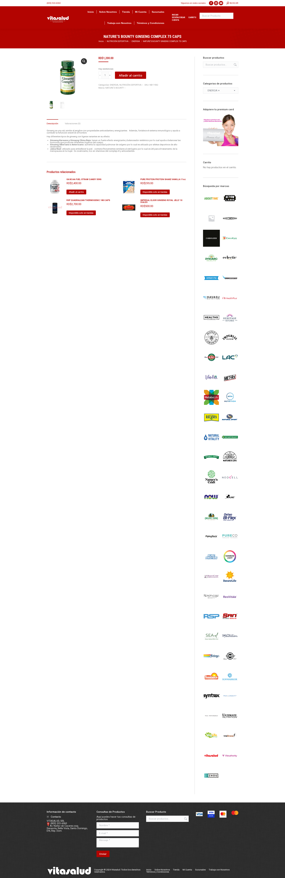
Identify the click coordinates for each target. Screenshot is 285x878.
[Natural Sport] (229, 424)
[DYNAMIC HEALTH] (211, 265)
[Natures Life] (229, 464)
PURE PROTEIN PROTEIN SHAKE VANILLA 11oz (163, 179)
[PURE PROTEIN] (211, 564)
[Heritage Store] (229, 325)
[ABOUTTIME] (211, 206)
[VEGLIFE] (211, 743)
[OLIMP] (229, 504)
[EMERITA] (211, 285)
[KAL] (211, 365)
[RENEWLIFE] (229, 584)
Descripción (52, 123)
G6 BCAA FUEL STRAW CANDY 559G (83, 179)
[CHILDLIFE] (229, 245)
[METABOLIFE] (211, 405)
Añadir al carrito (130, 75)
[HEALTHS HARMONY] (211, 325)
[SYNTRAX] (211, 703)
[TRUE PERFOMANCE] (211, 723)
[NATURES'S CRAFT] (211, 484)
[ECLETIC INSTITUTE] (229, 265)
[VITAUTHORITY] (229, 763)
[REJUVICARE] (211, 584)
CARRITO (192, 17)
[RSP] (211, 623)
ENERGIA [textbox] (213, 90)
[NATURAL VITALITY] (211, 444)
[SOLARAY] (211, 663)
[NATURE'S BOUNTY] (229, 444)
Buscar (235, 65)
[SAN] (229, 623)
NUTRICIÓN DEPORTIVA (130, 85)
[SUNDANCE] (211, 683)
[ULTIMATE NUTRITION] (229, 723)
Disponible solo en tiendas (155, 192)
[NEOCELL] (229, 484)
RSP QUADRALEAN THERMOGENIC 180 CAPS (88, 200)
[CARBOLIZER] (211, 245)
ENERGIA (114, 85)
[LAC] (229, 365)
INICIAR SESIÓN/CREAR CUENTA (178, 17)
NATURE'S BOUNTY (114, 88)
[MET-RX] (229, 385)
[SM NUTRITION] (229, 643)
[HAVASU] (211, 305)
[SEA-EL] (211, 643)
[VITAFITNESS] (229, 743)
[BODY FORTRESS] (229, 225)
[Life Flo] (211, 385)
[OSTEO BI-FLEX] (229, 524)
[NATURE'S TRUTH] (211, 464)
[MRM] (229, 405)
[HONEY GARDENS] (211, 345)
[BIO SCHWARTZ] (211, 225)
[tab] (52, 122)
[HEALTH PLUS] (229, 305)
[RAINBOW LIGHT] (229, 564)
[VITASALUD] (211, 763)
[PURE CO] (229, 544)
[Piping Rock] (211, 544)
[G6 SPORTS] (229, 285)
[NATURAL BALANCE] (211, 424)
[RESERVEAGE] (211, 604)
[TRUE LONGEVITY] (229, 703)
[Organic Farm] (211, 524)
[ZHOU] (211, 783)
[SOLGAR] (229, 663)
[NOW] (211, 504)
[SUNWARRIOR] (229, 683)
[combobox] (220, 90)
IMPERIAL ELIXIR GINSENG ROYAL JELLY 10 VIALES (161, 201)
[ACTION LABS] (229, 206)
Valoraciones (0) (72, 123)
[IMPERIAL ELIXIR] (229, 345)
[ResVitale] (229, 604)
